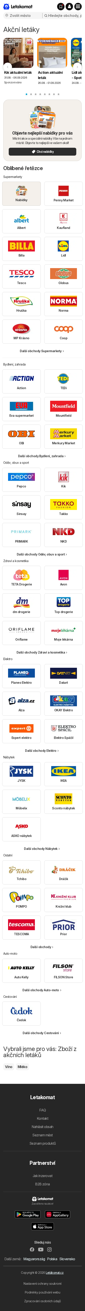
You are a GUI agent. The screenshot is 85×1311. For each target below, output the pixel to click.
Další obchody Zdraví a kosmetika (41, 652)
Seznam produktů (42, 1143)
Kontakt (42, 1118)
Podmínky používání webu (42, 1292)
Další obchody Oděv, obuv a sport (41, 554)
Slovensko (67, 1259)
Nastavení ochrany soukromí (42, 1283)
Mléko (22, 1067)
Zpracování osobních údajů (42, 1301)
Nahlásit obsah (42, 1127)
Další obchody (41, 947)
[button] (69, 6)
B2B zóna (42, 1184)
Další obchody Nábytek (40, 849)
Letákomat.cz (54, 1272)
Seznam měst (42, 1135)
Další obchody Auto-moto (40, 990)
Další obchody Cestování (41, 1033)
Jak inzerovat (42, 1176)
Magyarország (34, 1259)
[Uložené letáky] (61, 6)
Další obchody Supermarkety (41, 351)
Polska (52, 1259)
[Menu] (78, 6)
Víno (8, 1067)
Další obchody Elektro (40, 750)
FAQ (42, 1110)
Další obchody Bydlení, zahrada (41, 456)
